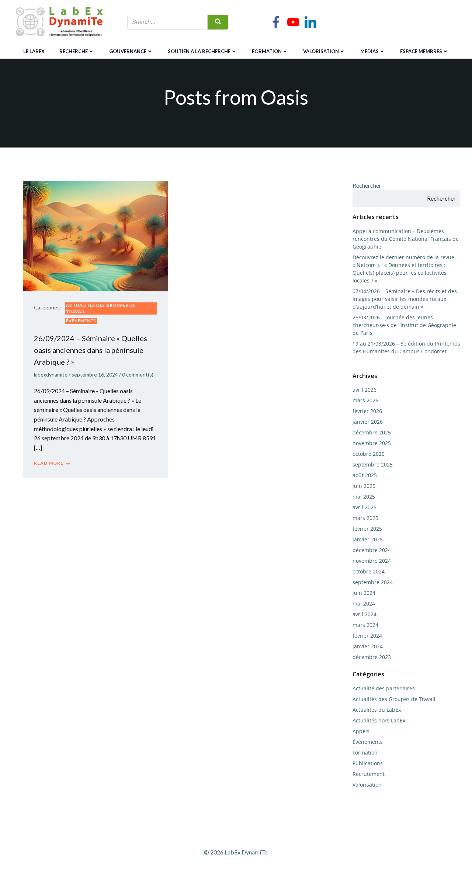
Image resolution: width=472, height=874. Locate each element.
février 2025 (367, 528)
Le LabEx (34, 51)
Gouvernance (127, 51)
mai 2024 (364, 603)
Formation (267, 51)
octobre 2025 (369, 453)
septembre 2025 (373, 464)
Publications (368, 763)
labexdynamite (50, 374)
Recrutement (369, 773)
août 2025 (365, 475)
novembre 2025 (372, 443)
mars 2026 (365, 400)
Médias (369, 51)
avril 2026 (364, 389)
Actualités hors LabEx (379, 720)
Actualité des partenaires (384, 688)
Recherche (73, 51)
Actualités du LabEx (377, 709)
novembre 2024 (372, 560)
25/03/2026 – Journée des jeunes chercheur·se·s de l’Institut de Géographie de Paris (404, 325)
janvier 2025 (368, 539)
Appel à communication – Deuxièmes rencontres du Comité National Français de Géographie (406, 239)
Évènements (81, 320)
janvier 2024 (368, 646)
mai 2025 (364, 496)
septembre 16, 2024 (95, 374)
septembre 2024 (373, 582)
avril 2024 (364, 614)
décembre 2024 (372, 550)
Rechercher (367, 185)
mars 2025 (365, 517)
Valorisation (321, 51)
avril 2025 (364, 507)
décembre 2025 (372, 432)
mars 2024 (365, 624)
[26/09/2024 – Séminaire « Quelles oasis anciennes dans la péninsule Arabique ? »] (95, 235)
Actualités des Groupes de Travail (101, 308)
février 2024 (367, 635)
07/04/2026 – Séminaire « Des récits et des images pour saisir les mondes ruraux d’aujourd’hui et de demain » (405, 299)
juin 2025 (364, 485)
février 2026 (367, 411)
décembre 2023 (372, 656)
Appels (361, 731)
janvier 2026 (368, 421)
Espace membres (421, 51)
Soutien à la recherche (199, 51)
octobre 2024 (369, 571)
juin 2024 (364, 592)
